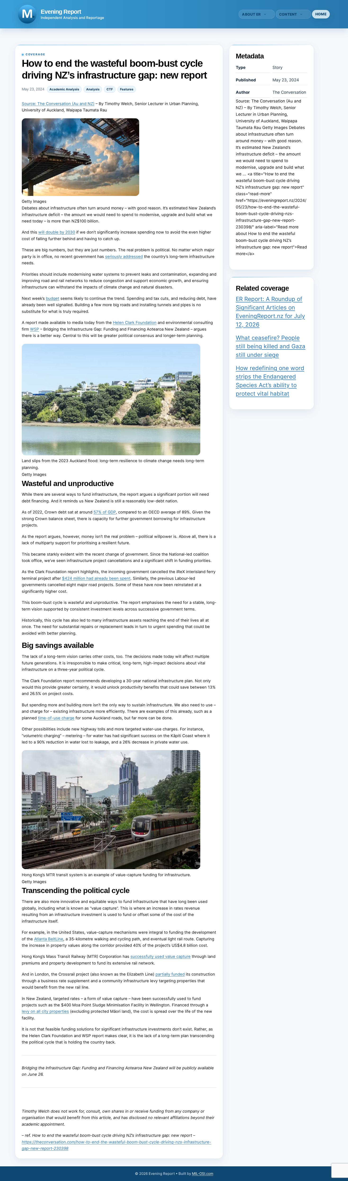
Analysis (92, 89)
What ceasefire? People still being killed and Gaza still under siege (270, 346)
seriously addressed (124, 256)
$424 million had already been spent (96, 578)
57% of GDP (105, 512)
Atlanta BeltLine (48, 939)
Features (126, 89)
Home (320, 14)
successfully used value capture (160, 956)
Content (288, 14)
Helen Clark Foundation (134, 322)
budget (52, 298)
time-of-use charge (56, 718)
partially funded (170, 974)
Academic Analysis (64, 89)
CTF (110, 89)
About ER (251, 14)
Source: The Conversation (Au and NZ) (58, 103)
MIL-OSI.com (202, 1173)
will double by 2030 (56, 232)
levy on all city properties (45, 1011)
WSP (34, 329)
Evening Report (61, 11)
